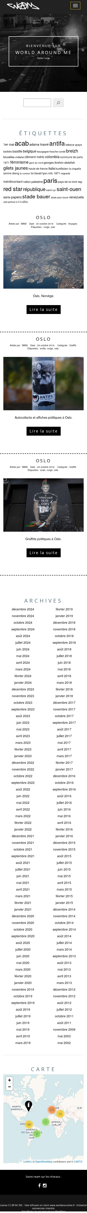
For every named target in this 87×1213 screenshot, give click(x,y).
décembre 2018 (64, 622)
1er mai (8, 144)
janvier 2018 (64, 696)
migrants (65, 173)
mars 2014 (64, 949)
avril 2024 (23, 662)
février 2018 (64, 689)
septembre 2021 (23, 856)
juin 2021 (23, 876)
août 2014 (64, 936)
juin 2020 (23, 956)
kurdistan (62, 168)
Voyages (72, 223)
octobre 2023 (23, 702)
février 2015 (64, 896)
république (34, 188)
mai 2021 (22, 882)
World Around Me (43, 52)
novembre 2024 (23, 616)
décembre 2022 (23, 762)
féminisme (19, 162)
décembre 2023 (23, 689)
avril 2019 (23, 1036)
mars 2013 (64, 982)
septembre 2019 (23, 1002)
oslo (53, 227)
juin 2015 (64, 869)
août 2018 (64, 649)
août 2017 (64, 729)
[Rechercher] (58, 103)
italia (51, 168)
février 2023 (22, 749)
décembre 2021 (23, 836)
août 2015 (64, 856)
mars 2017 (64, 756)
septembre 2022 (23, 782)
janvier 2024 (23, 682)
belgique (29, 151)
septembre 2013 (64, 956)
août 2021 (23, 862)
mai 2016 (64, 816)
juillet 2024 (23, 642)
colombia (52, 156)
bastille (17, 151)
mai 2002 (64, 1042)
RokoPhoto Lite (29, 1211)
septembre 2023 (23, 709)
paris (50, 180)
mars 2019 (23, 1042)
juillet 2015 (64, 862)
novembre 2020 (23, 922)
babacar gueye (74, 144)
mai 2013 (64, 969)
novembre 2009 (64, 1029)
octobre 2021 (23, 849)
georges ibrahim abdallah (59, 163)
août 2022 (23, 789)
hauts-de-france (38, 168)
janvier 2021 (23, 909)
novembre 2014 (64, 916)
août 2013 (64, 962)
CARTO (78, 1161)
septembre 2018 (64, 642)
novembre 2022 (23, 769)
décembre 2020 (23, 916)
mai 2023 (22, 729)
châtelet (19, 157)
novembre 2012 (64, 996)
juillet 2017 (64, 736)
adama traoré (39, 144)
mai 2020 (22, 962)
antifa (57, 143)
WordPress (60, 1211)
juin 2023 (23, 722)
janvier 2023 (23, 756)
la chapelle (75, 168)
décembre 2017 (64, 702)
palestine (37, 181)
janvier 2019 (64, 616)
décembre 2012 (64, 989)
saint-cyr (51, 190)
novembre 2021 (23, 842)
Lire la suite (43, 309)
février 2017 (64, 762)
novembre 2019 (23, 989)
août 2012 (64, 1002)
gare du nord (36, 162)
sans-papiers (12, 197)
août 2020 (23, 942)
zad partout (9, 201)
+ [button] (9, 1080)
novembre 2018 (64, 629)
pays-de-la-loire (67, 181)
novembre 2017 (64, 709)
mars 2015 (64, 889)
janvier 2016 (64, 836)
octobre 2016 (64, 782)
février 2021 (22, 902)
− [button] (9, 1087)
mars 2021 (23, 896)
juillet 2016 (64, 802)
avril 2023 (23, 736)
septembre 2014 (64, 929)
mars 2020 (23, 969)
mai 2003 (64, 1036)
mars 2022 (23, 816)
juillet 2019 (23, 1016)
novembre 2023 (23, 696)
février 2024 (22, 676)
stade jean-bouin (59, 197)
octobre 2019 (23, 996)
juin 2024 (23, 649)
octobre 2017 (64, 716)
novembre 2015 (64, 849)
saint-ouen (69, 189)
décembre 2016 (64, 776)
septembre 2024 (23, 629)
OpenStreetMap (43, 1161)
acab (22, 142)
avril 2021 (23, 889)
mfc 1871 (54, 173)
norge (47, 227)
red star (12, 189)
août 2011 (64, 1022)
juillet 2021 (23, 869)
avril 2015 (64, 882)
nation (27, 182)
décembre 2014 (64, 909)
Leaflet (27, 1161)
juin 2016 (64, 809)
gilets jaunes (15, 168)
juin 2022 (23, 796)
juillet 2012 (64, 1009)
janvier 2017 (64, 769)
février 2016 (64, 829)
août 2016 (64, 796)
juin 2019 (23, 1022)
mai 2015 (64, 876)
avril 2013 (64, 976)
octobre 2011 (64, 1016)
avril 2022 (23, 809)
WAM (23, 223)
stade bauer (36, 196)
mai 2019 (22, 1029)
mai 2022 (22, 802)
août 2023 (23, 716)
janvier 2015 (64, 902)
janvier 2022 (23, 829)
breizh (72, 150)
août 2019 (23, 1009)
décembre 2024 (23, 609)
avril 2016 (64, 822)
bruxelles (8, 157)
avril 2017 (64, 749)
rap (80, 181)
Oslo (43, 217)
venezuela (76, 197)
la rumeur (25, 173)
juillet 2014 (64, 942)
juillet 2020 (23, 949)
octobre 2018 (64, 636)
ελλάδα (22, 202)
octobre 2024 (23, 622)
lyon (45, 173)
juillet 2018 (64, 656)
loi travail (36, 173)
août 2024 (23, 636)
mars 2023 (23, 742)
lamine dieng (11, 173)
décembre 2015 (64, 842)
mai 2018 (64, 669)
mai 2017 (64, 742)
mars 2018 (64, 682)
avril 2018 (64, 676)
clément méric (34, 157)
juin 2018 (64, 662)
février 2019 (64, 609)
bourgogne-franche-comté (51, 151)
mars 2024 (23, 669)
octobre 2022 (23, 776)
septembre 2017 (64, 722)
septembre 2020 (23, 936)
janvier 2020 (23, 982)
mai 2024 (22, 656)
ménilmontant (13, 181)
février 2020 (22, 976)
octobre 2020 (23, 929)
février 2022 (22, 822)
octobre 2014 (64, 922)
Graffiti (72, 345)
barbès (7, 151)
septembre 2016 (64, 789)
